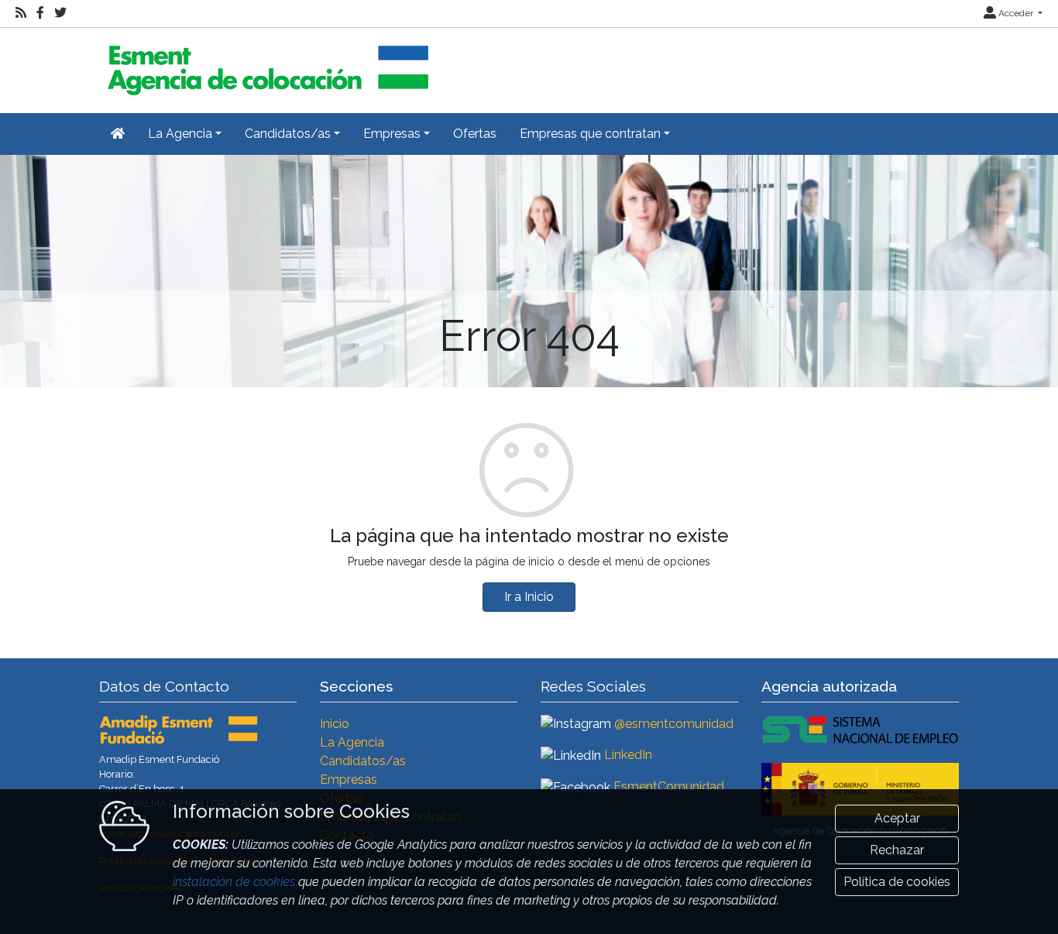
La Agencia (352, 742)
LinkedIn (628, 754)
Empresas (348, 779)
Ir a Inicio (529, 596)
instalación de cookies (234, 881)
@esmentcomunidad (673, 723)
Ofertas (474, 133)
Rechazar (897, 850)
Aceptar (897, 818)
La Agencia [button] (180, 133)
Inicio (334, 723)
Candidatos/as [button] (288, 133)
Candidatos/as (363, 761)
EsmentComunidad (668, 786)
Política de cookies (896, 881)
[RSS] (20, 13)
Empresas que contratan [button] (590, 133)
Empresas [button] (392, 133)
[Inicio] (265, 64)
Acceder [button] (1016, 13)
